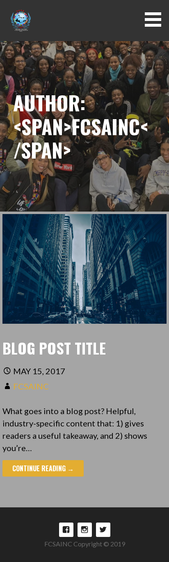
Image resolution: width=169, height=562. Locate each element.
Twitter (103, 530)
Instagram (85, 530)
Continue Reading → (43, 468)
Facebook (66, 530)
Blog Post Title (54, 348)
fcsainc (31, 386)
